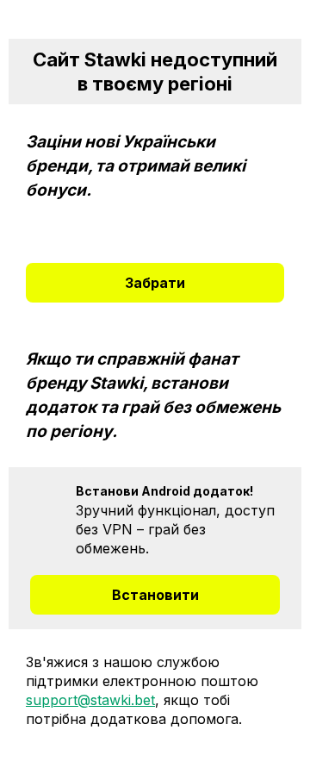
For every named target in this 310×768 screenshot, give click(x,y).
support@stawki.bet (90, 700)
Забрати (155, 282)
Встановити (155, 594)
